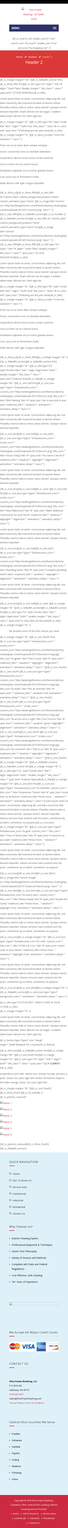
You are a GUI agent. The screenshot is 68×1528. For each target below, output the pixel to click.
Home (19, 56)
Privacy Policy (16, 1402)
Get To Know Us (22, 1180)
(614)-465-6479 (16, 1394)
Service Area (20, 1187)
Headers (32, 56)
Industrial (18, 1200)
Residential (19, 1207)
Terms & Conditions (34, 1402)
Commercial (19, 1193)
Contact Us (19, 1213)
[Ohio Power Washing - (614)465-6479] (34, 14)
